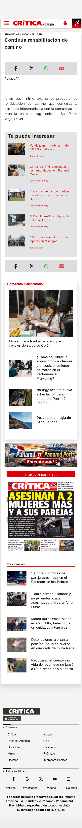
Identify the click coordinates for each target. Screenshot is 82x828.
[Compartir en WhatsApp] (48, 67)
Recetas (13, 760)
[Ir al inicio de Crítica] (34, 23)
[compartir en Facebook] (15, 69)
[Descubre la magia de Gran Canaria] (20, 420)
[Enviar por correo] (61, 69)
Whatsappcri (31, 788)
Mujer (11, 753)
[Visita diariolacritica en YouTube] (55, 778)
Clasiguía (49, 747)
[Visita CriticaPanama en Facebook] (13, 778)
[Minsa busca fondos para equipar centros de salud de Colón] (41, 313)
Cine (46, 740)
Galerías (71, 788)
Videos (51, 788)
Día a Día (14, 747)
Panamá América (19, 740)
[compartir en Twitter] (31, 69)
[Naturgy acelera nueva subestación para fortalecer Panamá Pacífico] (20, 397)
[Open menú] (7, 23)
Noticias (11, 788)
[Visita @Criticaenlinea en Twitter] (27, 778)
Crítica (12, 734)
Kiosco (47, 734)
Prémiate (49, 753)
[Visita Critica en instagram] (68, 778)
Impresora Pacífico (55, 760)
